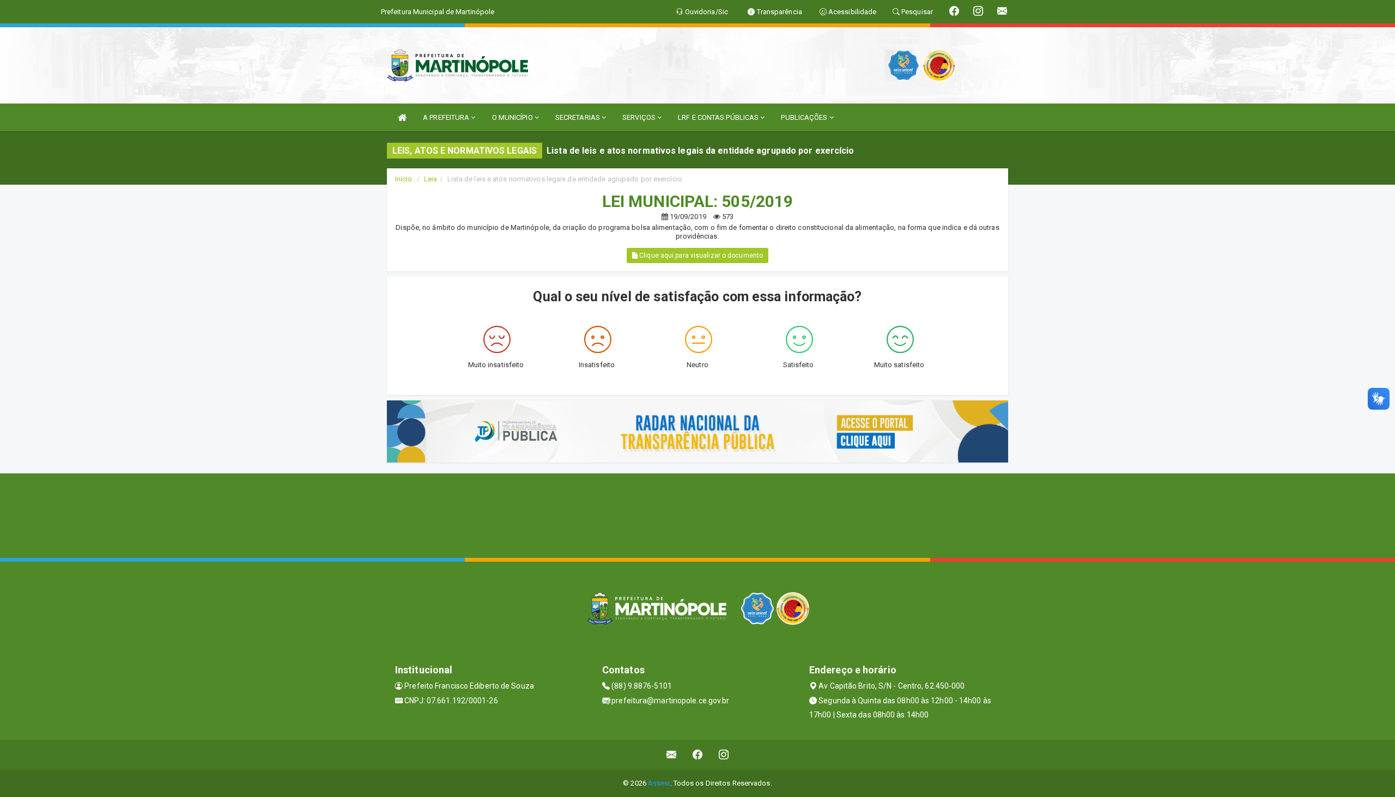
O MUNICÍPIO (513, 117)
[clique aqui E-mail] (671, 754)
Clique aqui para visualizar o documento (700, 255)
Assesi (659, 783)
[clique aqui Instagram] (723, 754)
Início (404, 179)
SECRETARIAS (578, 117)
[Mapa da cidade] (697, 514)
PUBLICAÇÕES (805, 117)
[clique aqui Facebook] (697, 754)
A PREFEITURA (447, 117)
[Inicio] (402, 117)
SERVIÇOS (639, 117)
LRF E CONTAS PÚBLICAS (719, 117)
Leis (430, 179)
